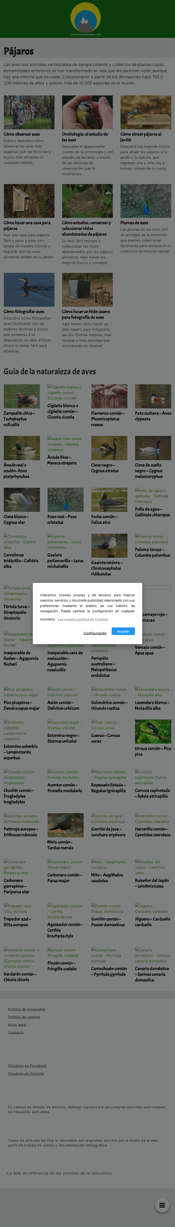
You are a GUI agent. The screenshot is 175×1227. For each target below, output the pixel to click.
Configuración (95, 633)
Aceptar (123, 631)
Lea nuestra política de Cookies (83, 619)
